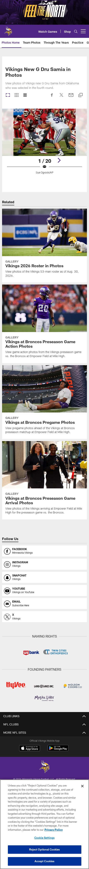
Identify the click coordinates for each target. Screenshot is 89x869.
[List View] (25, 95)
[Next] (59, 160)
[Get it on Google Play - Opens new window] (58, 750)
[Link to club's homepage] (8, 29)
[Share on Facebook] (52, 97)
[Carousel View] (8, 95)
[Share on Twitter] (61, 97)
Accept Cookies (45, 861)
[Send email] (71, 97)
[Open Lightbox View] (44, 144)
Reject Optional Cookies (44, 849)
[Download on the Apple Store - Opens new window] (29, 748)
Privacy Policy (53, 829)
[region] (44, 824)
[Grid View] (16, 95)
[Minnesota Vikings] (44, 767)
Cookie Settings (44, 837)
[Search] (75, 31)
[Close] (82, 786)
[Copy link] (80, 95)
